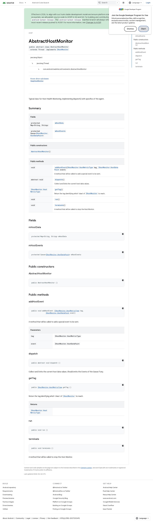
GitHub (5, 509)
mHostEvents (60, 131)
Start (143, 29)
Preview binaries (8, 498)
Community (20, 518)
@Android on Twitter (60, 487)
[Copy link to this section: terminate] (41, 439)
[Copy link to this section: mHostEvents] (45, 245)
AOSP (30, 33)
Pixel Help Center (109, 491)
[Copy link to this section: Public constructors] (56, 267)
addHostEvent (60, 167)
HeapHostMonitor (36, 81)
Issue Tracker (107, 509)
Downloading (7, 495)
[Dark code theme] (123, 234)
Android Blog (57, 495)
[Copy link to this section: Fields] (38, 220)
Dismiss (130, 29)
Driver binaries (8, 505)
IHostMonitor (62, 50)
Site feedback (52, 518)
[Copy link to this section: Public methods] (51, 295)
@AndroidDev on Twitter (61, 491)
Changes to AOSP (93, 22)
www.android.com (109, 498)
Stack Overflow (108, 505)
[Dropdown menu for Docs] (26, 2)
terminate (59, 205)
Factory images (8, 502)
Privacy (42, 518)
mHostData (59, 123)
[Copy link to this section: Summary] (43, 108)
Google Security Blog (60, 498)
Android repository (9, 487)
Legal (28, 518)
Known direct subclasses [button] (39, 80)
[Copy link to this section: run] (34, 421)
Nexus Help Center (109, 495)
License (35, 518)
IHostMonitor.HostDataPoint (39, 134)
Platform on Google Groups (62, 502)
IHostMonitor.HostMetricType (80, 167)
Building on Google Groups (62, 505)
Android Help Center (110, 487)
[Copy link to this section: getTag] (38, 378)
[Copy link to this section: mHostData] (43, 227)
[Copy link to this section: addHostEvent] (46, 301)
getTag (58, 189)
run (56, 199)
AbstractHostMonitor (40, 151)
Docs (21, 3)
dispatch (59, 180)
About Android (8, 518)
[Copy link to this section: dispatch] (40, 354)
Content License (86, 468)
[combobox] (108, 3)
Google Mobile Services (111, 502)
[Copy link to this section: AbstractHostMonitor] (54, 273)
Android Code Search (40, 3)
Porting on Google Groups (62, 509)
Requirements (8, 491)
